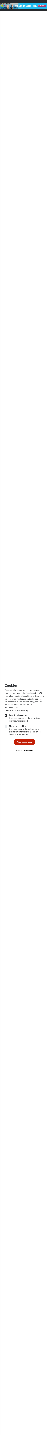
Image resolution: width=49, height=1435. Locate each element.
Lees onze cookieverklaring (16, 710)
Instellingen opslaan (24, 750)
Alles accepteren (24, 742)
